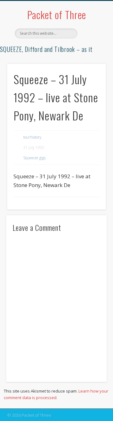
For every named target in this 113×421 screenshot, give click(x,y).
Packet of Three (56, 14)
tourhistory (32, 137)
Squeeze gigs (34, 157)
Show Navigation (91, 56)
